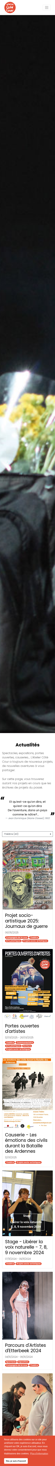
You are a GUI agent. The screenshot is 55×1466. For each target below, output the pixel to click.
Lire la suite (27, 930)
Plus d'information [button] (39, 1453)
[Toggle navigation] (47, 7)
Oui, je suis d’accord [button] (16, 1461)
